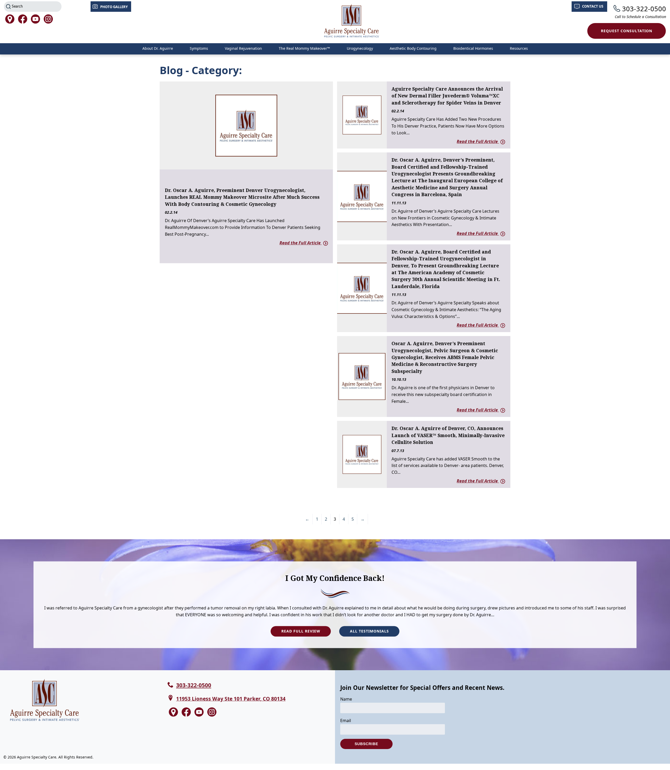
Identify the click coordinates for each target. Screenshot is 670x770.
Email (345, 720)
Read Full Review (300, 631)
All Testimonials (369, 631)
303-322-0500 (644, 8)
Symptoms (199, 48)
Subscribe (366, 744)
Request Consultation (626, 30)
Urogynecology (360, 48)
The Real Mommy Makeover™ (304, 48)
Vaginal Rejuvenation (243, 48)
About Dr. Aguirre (157, 48)
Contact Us (592, 6)
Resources (519, 48)
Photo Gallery (114, 6)
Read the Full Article (301, 243)
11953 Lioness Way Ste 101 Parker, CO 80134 (231, 698)
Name (346, 699)
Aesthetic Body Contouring (413, 48)
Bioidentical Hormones (473, 48)
